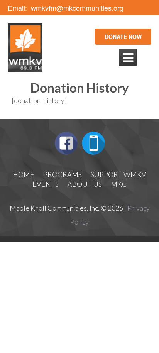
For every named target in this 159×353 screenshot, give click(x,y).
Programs (62, 174)
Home (23, 174)
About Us (85, 184)
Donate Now (123, 37)
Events (45, 184)
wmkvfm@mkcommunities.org (77, 8)
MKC (119, 184)
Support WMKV (118, 174)
